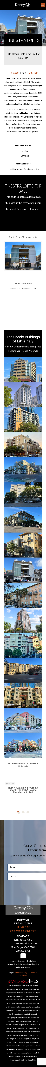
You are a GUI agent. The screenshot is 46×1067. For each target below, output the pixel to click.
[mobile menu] (43, 5)
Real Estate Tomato (23, 967)
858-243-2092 (23, 927)
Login (11, 973)
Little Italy (33, 73)
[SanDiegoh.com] (23, 5)
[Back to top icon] (23, 955)
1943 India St (13, 73)
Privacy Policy (21, 973)
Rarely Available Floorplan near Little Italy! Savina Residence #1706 (23, 790)
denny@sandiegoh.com (23, 930)
